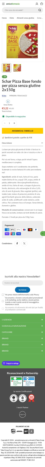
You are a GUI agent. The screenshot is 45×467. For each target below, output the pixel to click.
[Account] (36, 3)
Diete (12, 18)
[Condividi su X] (24, 243)
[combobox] (22, 10)
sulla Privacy (34, 295)
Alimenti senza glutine (25, 18)
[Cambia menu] (3, 3)
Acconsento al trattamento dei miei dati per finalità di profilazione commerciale (24, 308)
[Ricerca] (39, 10)
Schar (4, 95)
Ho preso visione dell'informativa (22, 295)
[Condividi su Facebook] (17, 243)
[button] (42, 233)
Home (4, 18)
